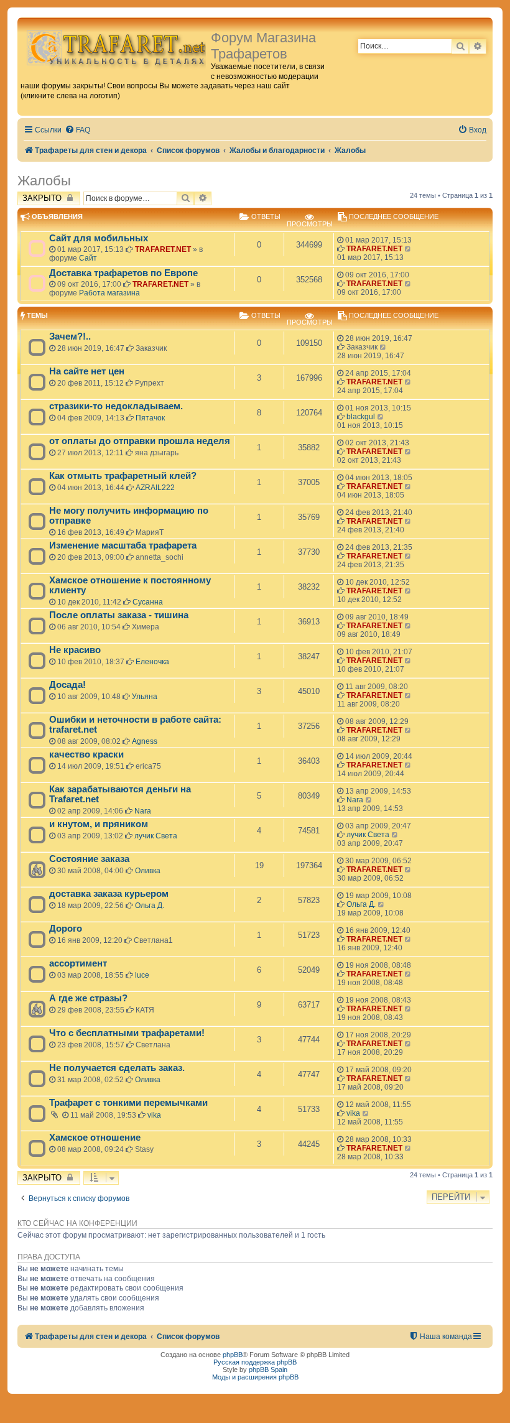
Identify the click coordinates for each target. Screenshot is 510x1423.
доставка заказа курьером (109, 894)
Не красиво (75, 650)
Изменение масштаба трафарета (123, 545)
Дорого (65, 929)
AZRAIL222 (155, 487)
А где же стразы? (88, 998)
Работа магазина (109, 293)
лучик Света (155, 836)
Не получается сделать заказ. (117, 1068)
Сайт (88, 258)
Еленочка (152, 661)
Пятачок (150, 418)
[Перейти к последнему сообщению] (408, 248)
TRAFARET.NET (163, 249)
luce (142, 975)
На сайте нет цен (86, 371)
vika (154, 1115)
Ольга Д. (149, 905)
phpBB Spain (268, 1369)
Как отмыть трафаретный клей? (123, 476)
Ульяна (144, 696)
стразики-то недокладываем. (116, 406)
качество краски (86, 754)
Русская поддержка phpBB (255, 1362)
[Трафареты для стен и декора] (116, 47)
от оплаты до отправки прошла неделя (139, 441)
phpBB (233, 1354)
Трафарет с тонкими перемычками (128, 1103)
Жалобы (44, 180)
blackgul (360, 416)
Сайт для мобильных (98, 238)
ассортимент (78, 963)
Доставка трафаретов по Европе (123, 273)
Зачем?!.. (70, 336)
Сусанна (147, 602)
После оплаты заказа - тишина (118, 615)
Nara (142, 811)
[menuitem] (77, 130)
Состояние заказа (89, 859)
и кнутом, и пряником (98, 824)
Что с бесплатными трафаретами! (127, 1033)
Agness (144, 741)
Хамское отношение (95, 1138)
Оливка (147, 870)
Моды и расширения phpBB (255, 1377)
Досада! (67, 685)
